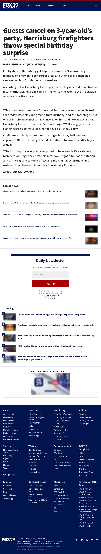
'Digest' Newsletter (62, 420)
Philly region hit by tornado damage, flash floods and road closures (51, 346)
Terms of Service (52, 298)
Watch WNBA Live (86, 523)
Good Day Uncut (61, 436)
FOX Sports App (10, 474)
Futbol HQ (7, 455)
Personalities (59, 501)
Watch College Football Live (85, 493)
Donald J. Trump (86, 420)
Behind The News (86, 459)
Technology (8, 498)
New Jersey (8, 423)
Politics (83, 410)
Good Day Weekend (62, 417)
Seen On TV (59, 433)
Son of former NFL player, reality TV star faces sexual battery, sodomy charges (36, 203)
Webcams (32, 462)
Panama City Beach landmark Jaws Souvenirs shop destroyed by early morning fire (37, 238)
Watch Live (58, 426)
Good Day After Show (63, 414)
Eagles (6, 458)
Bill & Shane (84, 462)
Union (5, 471)
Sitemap (57, 511)
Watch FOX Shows (61, 462)
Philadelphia (8, 417)
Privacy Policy (53, 295)
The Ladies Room (86, 472)
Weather (33, 410)
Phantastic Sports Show (10, 451)
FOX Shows (58, 453)
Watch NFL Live (85, 489)
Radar (30, 426)
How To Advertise (61, 498)
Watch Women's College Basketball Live (87, 517)
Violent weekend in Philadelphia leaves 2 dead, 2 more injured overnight (33, 191)
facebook (77, 540)
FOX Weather (34, 423)
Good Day (59, 410)
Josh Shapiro (84, 423)
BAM (81, 456)
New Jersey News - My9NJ (36, 490)
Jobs (55, 508)
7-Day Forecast (35, 414)
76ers (5, 468)
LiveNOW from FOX (36, 456)
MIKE (81, 453)
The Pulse (83, 475)
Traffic (56, 423)
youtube (92, 540)
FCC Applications (61, 495)
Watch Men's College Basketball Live (88, 510)
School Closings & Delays (36, 418)
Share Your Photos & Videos (63, 466)
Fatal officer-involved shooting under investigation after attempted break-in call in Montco (41, 214)
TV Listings (58, 504)
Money (7, 482)
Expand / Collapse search (96, 6)
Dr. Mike (57, 439)
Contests (57, 450)
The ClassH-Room (61, 456)
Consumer (7, 489)
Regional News (37, 482)
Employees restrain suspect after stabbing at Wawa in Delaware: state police (57, 325)
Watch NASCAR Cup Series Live (87, 501)
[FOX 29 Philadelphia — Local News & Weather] (12, 5)
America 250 (8, 414)
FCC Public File (60, 492)
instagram (87, 540)
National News (9, 433)
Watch (32, 446)
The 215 (82, 469)
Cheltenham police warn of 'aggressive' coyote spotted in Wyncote (51, 314)
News (22, 59)
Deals (5, 492)
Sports (7, 446)
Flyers (5, 461)
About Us (59, 482)
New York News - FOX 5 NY (37, 495)
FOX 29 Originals (84, 448)
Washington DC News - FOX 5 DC (37, 501)
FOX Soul (32, 465)
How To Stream (35, 450)
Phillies (6, 465)
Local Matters (34, 472)
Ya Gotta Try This (61, 430)
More (63, 5)
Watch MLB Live (86, 497)
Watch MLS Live (86, 526)
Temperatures (34, 429)
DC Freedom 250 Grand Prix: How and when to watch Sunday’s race (31, 226)
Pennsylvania (8, 420)
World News (8, 436)
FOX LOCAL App (35, 485)
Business (7, 485)
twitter (82, 540)
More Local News (10, 430)
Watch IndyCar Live (87, 506)
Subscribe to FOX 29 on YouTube (47, 371)
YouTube (32, 469)
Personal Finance (10, 495)
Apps (56, 485)
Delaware (7, 426)
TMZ (56, 459)
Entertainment (62, 446)
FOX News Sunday (11, 439)
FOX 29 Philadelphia (10, 59)
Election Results (85, 417)
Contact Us (58, 489)
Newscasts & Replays (37, 453)
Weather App (33, 435)
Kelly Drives (84, 465)
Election (82, 414)
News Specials (34, 459)
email (97, 540)
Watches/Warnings (36, 432)
